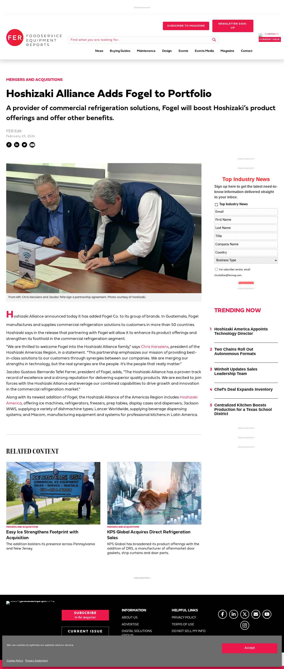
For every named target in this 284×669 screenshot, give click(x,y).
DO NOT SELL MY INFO (188, 631)
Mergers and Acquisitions (34, 80)
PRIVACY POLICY (184, 617)
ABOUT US (130, 617)
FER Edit (14, 131)
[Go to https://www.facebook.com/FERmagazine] (222, 614)
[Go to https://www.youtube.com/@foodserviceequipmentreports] (266, 614)
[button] (186, 26)
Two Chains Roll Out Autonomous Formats (235, 351)
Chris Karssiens (155, 347)
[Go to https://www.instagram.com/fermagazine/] (244, 625)
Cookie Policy (15, 660)
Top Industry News (233, 204)
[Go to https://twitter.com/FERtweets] (244, 614)
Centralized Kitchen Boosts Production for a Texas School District (243, 409)
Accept (250, 648)
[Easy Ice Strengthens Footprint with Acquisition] (53, 493)
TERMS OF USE (183, 624)
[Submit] (214, 40)
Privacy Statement (36, 660)
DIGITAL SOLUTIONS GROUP (137, 633)
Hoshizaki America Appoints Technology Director (241, 331)
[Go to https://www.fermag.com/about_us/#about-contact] (255, 614)
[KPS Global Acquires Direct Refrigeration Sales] (154, 493)
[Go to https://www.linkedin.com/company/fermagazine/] (233, 614)
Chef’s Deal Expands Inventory (243, 389)
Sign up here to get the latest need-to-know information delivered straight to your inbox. (245, 192)
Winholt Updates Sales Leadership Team (235, 371)
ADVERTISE (130, 624)
